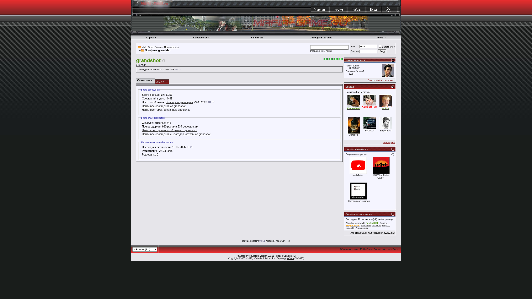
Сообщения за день (321, 37)
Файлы (356, 9)
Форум (338, 9)
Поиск (379, 37)
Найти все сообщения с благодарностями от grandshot (176, 134)
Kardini (383, 223)
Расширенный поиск (321, 51)
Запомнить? (388, 46)
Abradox (353, 135)
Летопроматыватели (359, 201)
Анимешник (362, 228)
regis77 (386, 225)
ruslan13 (350, 228)
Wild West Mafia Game (381, 176)
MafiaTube (357, 175)
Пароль (355, 51)
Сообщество (200, 37)
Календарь (257, 37)
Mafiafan (376, 225)
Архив (386, 249)
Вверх (396, 249)
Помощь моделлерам (179, 102)
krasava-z (366, 225)
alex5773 (360, 223)
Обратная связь (349, 249)
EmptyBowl (385, 130)
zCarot (290, 258)
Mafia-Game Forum (151, 47)
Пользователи (171, 47)
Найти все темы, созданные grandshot (166, 109)
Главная (319, 9)
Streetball (369, 130)
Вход (373, 9)
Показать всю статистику (381, 80)
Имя (353, 46)
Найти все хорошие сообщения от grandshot (169, 130)
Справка (151, 37)
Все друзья (389, 142)
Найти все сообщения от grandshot (164, 106)
